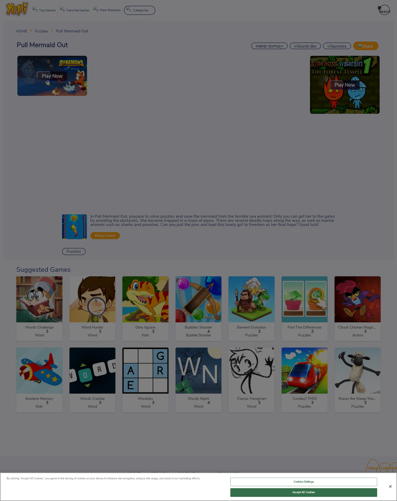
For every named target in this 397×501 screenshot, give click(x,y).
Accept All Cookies (303, 492)
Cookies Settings (304, 482)
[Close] (390, 486)
